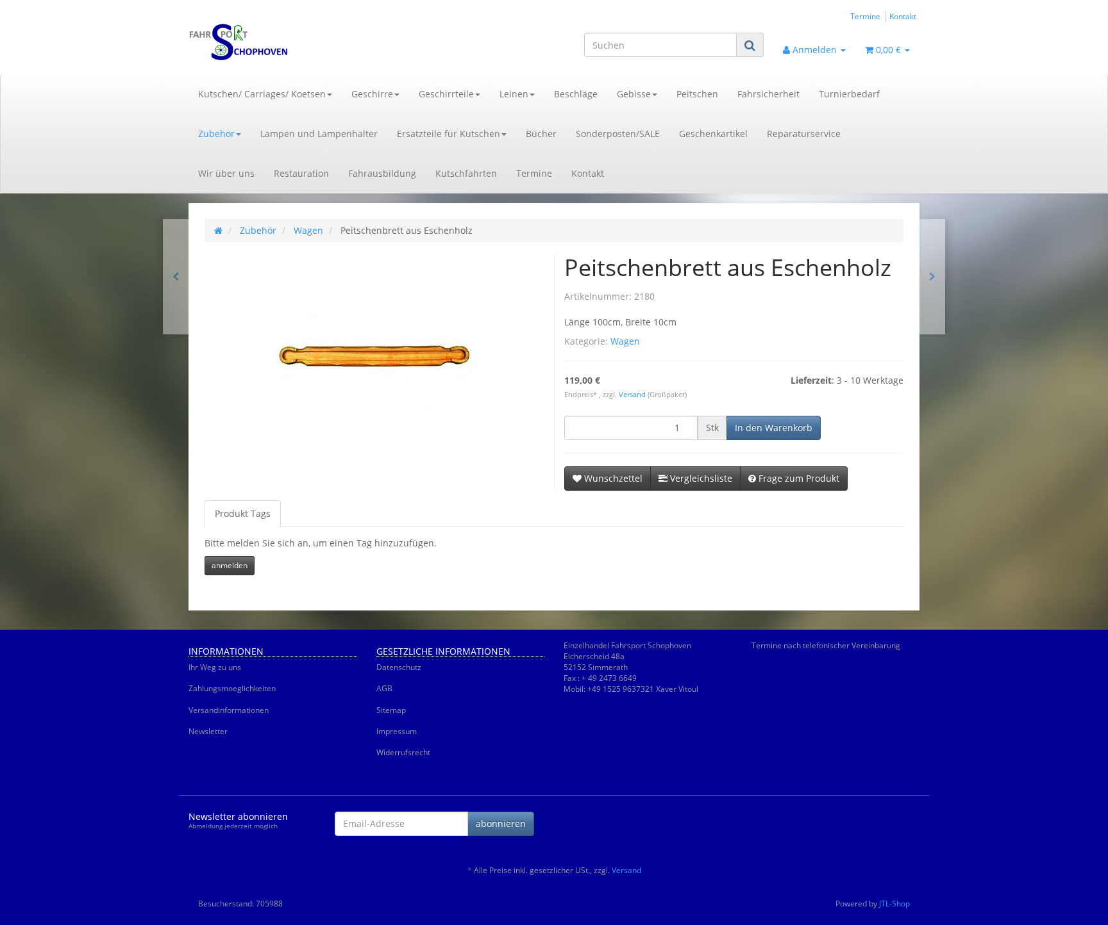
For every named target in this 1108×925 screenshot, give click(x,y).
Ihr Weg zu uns (215, 667)
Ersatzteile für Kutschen (448, 133)
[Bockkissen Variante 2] (176, 276)
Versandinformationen (229, 710)
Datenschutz (398, 667)
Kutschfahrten (466, 173)
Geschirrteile (446, 94)
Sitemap (391, 710)
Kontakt (902, 16)
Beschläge (576, 94)
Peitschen (697, 94)
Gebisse (634, 94)
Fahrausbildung (382, 173)
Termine (865, 16)
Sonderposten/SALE (618, 133)
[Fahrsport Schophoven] (304, 42)
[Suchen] (749, 45)
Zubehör (216, 133)
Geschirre (372, 94)
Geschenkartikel (713, 133)
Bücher (541, 133)
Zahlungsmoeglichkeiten (232, 688)
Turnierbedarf (849, 94)
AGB (384, 688)
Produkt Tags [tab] (243, 513)
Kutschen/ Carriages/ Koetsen (262, 94)
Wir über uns (226, 173)
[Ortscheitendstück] (932, 276)
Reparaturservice (804, 133)
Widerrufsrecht (403, 752)
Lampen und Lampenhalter (319, 133)
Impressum (396, 731)
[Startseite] (218, 230)
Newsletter (208, 731)
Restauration (301, 173)
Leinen (513, 94)
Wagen (625, 341)
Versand (633, 394)
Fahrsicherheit (768, 94)
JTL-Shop (894, 903)
